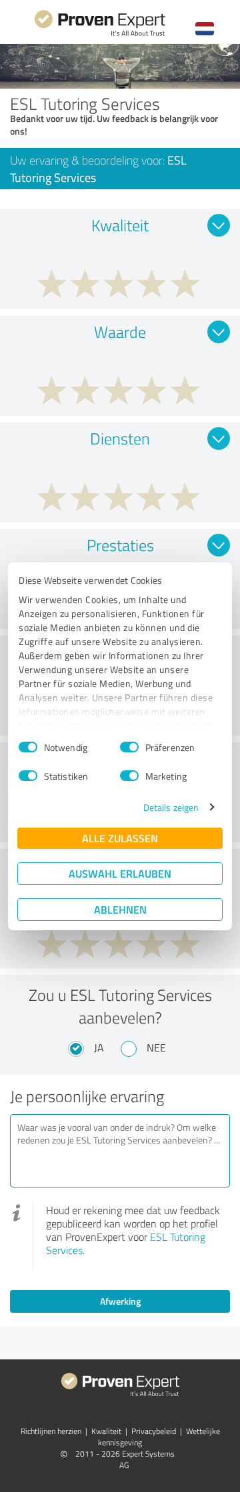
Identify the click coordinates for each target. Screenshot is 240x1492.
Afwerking (120, 1301)
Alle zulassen (120, 838)
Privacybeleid (153, 1431)
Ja (99, 1047)
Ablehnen (120, 909)
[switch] (129, 747)
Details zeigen (171, 807)
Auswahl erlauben (120, 873)
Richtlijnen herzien (51, 1431)
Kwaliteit (106, 1431)
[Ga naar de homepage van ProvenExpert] (100, 34)
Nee (156, 1047)
